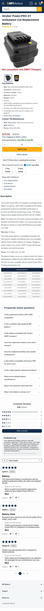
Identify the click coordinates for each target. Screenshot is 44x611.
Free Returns (8, 183)
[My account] (31, 3)
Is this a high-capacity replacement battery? (20, 370)
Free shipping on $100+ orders (14, 137)
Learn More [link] (35, 165)
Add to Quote (22, 154)
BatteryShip (12, 122)
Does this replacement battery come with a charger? (20, 344)
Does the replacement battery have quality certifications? (20, 353)
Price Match (8, 189)
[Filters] (4, 460)
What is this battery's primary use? (17, 392)
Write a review (22, 431)
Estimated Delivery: (9, 140)
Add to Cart (22, 149)
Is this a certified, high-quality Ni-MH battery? (17, 325)
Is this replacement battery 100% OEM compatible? (18, 316)
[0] (40, 3)
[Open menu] (3, 3)
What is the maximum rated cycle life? (18, 386)
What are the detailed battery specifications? (15, 378)
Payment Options (10, 186)
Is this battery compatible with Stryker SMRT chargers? (18, 334)
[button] (7, 27)
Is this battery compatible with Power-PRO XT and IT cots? (20, 362)
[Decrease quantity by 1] (4, 144)
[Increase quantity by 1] (39, 144)
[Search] (39, 9)
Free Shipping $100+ (11, 180)
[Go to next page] (28, 573)
